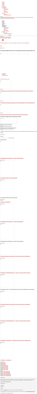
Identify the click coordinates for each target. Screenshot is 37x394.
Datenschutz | (6, 381)
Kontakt (3, 13)
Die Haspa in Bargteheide (5, 202)
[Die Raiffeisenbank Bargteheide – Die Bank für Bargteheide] (7, 156)
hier (4, 391)
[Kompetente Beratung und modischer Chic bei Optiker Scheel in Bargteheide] (7, 254)
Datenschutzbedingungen (7, 14)
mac (1, 46)
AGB (10, 381)
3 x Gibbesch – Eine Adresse (5, 360)
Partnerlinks (5, 11)
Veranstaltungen (4, 7)
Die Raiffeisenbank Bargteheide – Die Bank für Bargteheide (11, 158)
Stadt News (3, 6)
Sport (3, 5)
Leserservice (4, 26)
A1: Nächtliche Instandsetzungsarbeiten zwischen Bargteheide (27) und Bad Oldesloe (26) (17, 102)
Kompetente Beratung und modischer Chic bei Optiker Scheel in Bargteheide (15, 256)
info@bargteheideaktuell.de (30, 391)
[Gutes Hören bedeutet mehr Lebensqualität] (7, 176)
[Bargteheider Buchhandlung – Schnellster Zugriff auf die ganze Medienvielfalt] (7, 338)
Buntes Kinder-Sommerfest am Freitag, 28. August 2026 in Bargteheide (14, 114)
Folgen (5, 386)
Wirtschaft (3, 4)
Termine (3, 2)
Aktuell (3, 20)
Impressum (5, 32)
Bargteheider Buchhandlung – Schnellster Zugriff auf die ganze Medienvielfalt (15, 340)
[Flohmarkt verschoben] (14, 53)
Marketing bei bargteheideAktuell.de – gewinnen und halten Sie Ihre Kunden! (15, 272)
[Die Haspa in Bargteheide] (1, 200)
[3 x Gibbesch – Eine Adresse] (7, 358)
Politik (3, 3)
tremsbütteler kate (5, 75)
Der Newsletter (6, 12)
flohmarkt (3, 74)
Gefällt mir (5, 385)
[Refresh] (1, 136)
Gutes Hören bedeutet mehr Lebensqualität (8, 197)
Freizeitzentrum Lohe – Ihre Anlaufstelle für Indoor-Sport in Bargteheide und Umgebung (17, 289)
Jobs (4, 10)
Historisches (5, 9)
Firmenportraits (6, 8)
